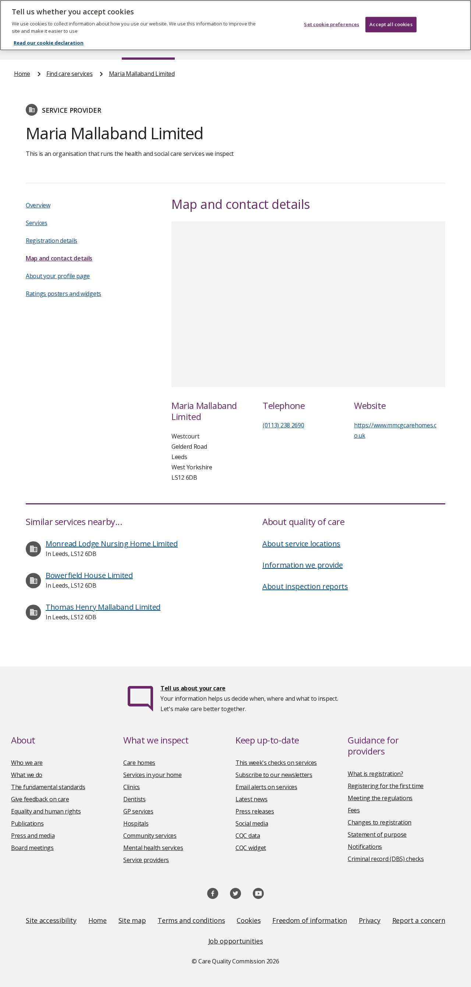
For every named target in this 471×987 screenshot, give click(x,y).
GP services (138, 811)
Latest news (252, 799)
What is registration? (375, 774)
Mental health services (153, 848)
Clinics (131, 787)
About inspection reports (305, 586)
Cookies (249, 920)
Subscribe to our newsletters (274, 775)
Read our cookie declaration (49, 42)
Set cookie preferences (331, 24)
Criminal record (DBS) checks (386, 859)
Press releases (255, 811)
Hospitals (135, 823)
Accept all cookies (390, 24)
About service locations (301, 544)
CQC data (248, 836)
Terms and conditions (191, 920)
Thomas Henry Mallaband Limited (103, 607)
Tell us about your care (193, 688)
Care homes (139, 763)
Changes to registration (379, 822)
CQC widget (251, 848)
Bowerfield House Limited (89, 575)
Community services (150, 836)
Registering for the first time (386, 786)
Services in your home (152, 775)
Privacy (369, 920)
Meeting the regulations (380, 798)
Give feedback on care (40, 799)
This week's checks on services (276, 763)
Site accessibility (51, 920)
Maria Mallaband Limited (142, 74)
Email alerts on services (266, 787)
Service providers (146, 860)
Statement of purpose (377, 834)
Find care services (69, 74)
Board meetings (32, 848)
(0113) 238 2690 (283, 425)
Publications (27, 823)
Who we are (27, 763)
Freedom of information (309, 920)
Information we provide (302, 565)
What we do (26, 775)
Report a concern (418, 920)
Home (22, 74)
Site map (132, 920)
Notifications (365, 847)
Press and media (33, 836)
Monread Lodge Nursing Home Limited (112, 544)
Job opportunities (235, 941)
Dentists (134, 799)
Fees (354, 810)
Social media (252, 823)
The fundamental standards (48, 787)
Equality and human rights (46, 811)
